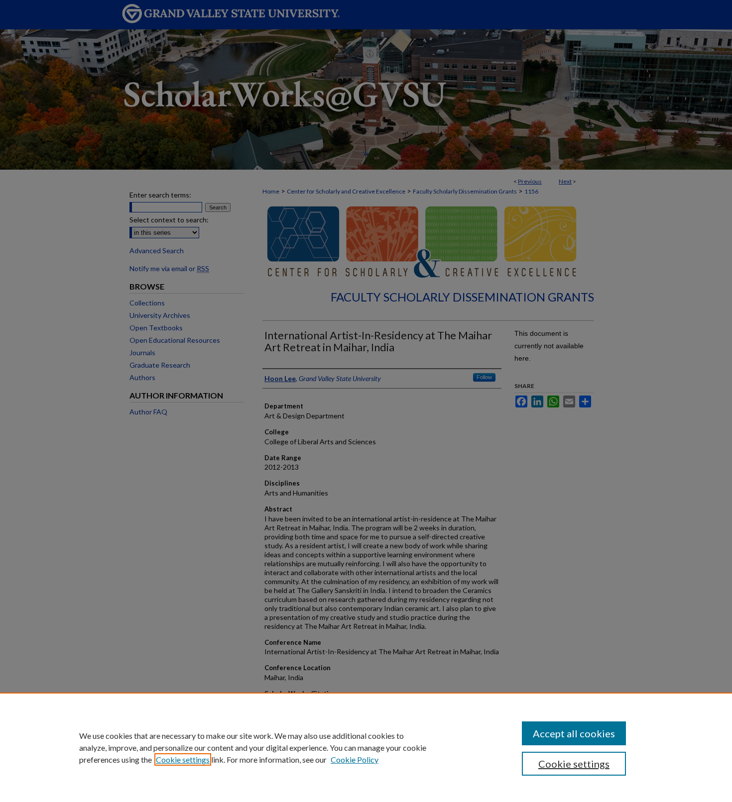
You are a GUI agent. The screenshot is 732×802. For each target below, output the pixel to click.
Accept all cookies (574, 733)
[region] (366, 747)
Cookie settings (183, 759)
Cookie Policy (354, 759)
